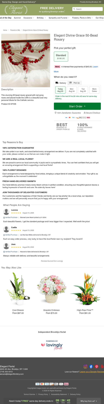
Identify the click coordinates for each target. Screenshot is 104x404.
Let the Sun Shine (26, 235)
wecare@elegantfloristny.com (12, 374)
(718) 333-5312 (6, 371)
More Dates (94, 90)
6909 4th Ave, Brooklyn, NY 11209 (14, 369)
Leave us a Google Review (92, 371)
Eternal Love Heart (27, 217)
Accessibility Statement (59, 394)
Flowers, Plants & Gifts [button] (81, 17)
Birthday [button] (40, 17)
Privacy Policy (43, 394)
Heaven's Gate (25, 251)
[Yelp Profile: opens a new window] (102, 366)
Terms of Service (29, 394)
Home (5, 30)
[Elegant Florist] (18, 9)
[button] (97, 393)
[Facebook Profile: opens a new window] (91, 366)
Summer (17, 17)
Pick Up (77, 83)
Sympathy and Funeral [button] (58, 17)
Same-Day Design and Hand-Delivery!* (19, 2)
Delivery (63, 83)
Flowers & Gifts (15, 30)
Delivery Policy (75, 394)
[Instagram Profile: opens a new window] (85, 366)
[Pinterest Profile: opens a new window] (96, 366)
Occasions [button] (27, 17)
